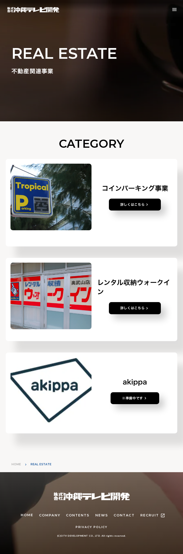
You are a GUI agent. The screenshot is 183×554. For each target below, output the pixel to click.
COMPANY (49, 515)
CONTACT (124, 515)
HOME (16, 464)
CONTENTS (78, 515)
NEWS (101, 515)
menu (174, 9)
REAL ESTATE (40, 464)
